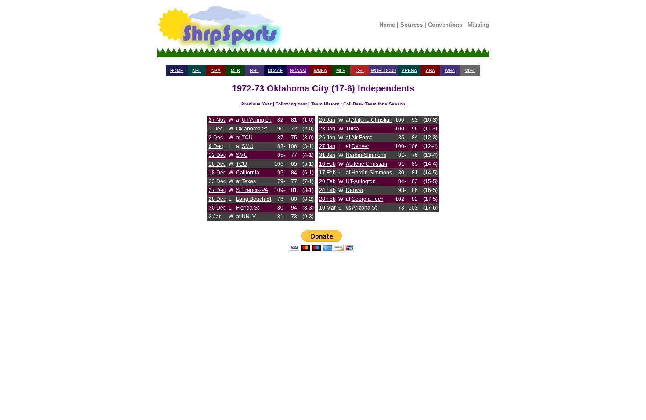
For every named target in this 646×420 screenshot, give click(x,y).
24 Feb (327, 190)
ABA (430, 70)
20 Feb (327, 181)
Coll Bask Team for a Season (374, 103)
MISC (470, 70)
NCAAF (275, 70)
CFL (360, 70)
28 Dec (217, 199)
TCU (247, 137)
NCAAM (298, 70)
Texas (249, 181)
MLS (340, 70)
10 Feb (327, 164)
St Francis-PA (252, 190)
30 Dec (217, 208)
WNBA (320, 70)
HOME (176, 70)
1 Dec (216, 129)
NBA (216, 70)
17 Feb (327, 173)
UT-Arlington (257, 120)
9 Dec (216, 146)
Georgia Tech (368, 199)
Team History (325, 103)
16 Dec (217, 164)
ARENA (409, 70)
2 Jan (215, 217)
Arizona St (364, 208)
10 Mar (327, 208)
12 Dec (217, 155)
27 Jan (327, 146)
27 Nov (217, 120)
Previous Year (256, 103)
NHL (254, 70)
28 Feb (327, 199)
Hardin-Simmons (366, 155)
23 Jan (327, 129)
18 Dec (217, 173)
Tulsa (352, 129)
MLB (235, 70)
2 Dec (216, 137)
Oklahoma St (251, 129)
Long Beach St (253, 199)
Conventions (445, 25)
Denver (360, 146)
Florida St (247, 208)
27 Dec (217, 190)
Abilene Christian (371, 120)
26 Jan (327, 137)
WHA (450, 70)
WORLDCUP (383, 70)
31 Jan (327, 155)
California (247, 173)
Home (387, 25)
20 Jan (327, 120)
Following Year (291, 103)
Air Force (362, 137)
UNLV (249, 217)
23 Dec (217, 181)
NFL (196, 70)
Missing (478, 25)
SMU (248, 146)
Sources (411, 25)
